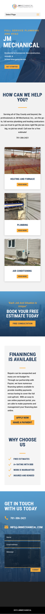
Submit (35, 570)
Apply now (22, 417)
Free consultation (22, 323)
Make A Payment (22, 422)
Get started (12, 67)
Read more (22, 184)
